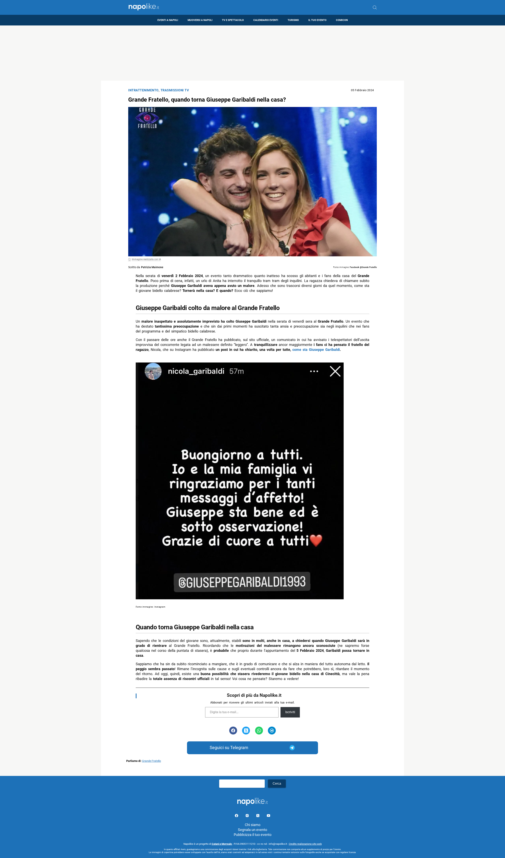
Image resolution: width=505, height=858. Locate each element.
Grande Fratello (151, 761)
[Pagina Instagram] (247, 816)
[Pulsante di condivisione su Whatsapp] (259, 730)
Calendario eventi (265, 20)
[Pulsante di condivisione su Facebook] (233, 730)
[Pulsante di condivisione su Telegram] (272, 730)
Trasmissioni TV (175, 90)
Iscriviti (290, 712)
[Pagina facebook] (237, 816)
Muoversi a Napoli (200, 20)
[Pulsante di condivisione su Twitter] (246, 730)
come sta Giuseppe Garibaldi (316, 350)
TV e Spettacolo (233, 20)
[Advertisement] (252, 53)
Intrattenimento (143, 90)
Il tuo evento (317, 20)
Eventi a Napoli (167, 20)
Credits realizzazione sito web (305, 843)
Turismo (293, 20)
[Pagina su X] (258, 816)
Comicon (342, 20)
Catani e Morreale (222, 843)
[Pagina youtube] (268, 816)
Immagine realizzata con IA (146, 259)
